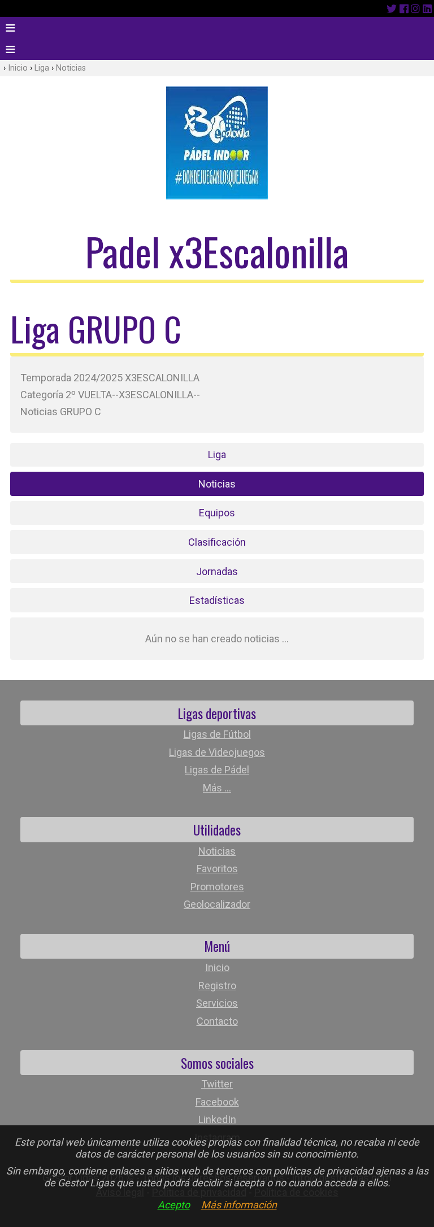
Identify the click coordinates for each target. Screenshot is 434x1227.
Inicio (18, 68)
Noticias (71, 68)
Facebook (217, 1102)
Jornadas (217, 571)
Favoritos (217, 868)
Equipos (217, 513)
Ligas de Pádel (217, 770)
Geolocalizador (217, 904)
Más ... (217, 788)
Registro (217, 985)
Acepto (174, 1205)
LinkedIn (217, 1119)
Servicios (217, 1003)
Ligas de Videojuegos (217, 752)
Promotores (217, 887)
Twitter (217, 1084)
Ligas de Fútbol (217, 734)
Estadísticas (217, 600)
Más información (239, 1205)
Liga (41, 68)
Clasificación (217, 542)
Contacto (217, 1021)
